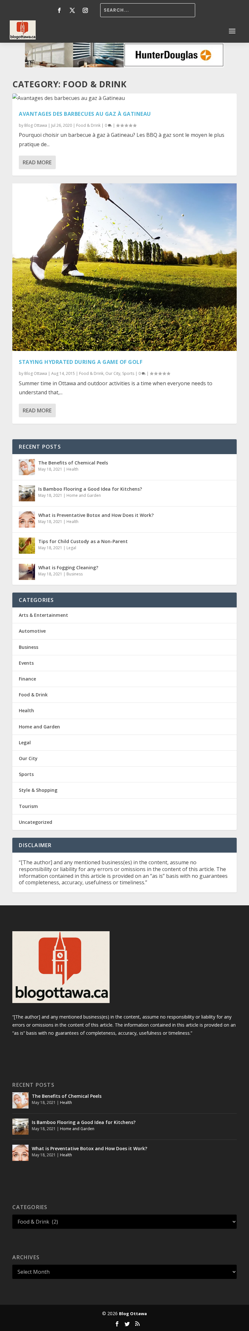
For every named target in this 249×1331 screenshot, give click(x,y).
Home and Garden (83, 495)
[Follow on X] (72, 10)
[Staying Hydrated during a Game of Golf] (124, 267)
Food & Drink (88, 125)
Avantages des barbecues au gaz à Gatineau (85, 113)
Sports (128, 373)
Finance (27, 679)
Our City (112, 373)
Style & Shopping (38, 790)
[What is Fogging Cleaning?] (27, 572)
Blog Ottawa (35, 125)
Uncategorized (35, 822)
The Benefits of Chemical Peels (73, 463)
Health (72, 469)
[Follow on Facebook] (59, 10)
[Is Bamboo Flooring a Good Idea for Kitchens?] (27, 493)
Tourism (28, 806)
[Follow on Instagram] (85, 10)
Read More (37, 162)
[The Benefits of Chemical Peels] (27, 467)
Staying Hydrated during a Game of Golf (80, 361)
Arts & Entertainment (43, 615)
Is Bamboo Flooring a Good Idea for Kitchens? (90, 489)
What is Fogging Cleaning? (68, 567)
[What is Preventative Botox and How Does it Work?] (27, 519)
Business (74, 574)
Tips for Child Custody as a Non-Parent (83, 541)
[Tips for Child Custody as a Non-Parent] (27, 546)
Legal (71, 548)
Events (26, 663)
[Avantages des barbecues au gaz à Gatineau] (124, 98)
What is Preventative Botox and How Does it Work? (96, 515)
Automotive (32, 631)
